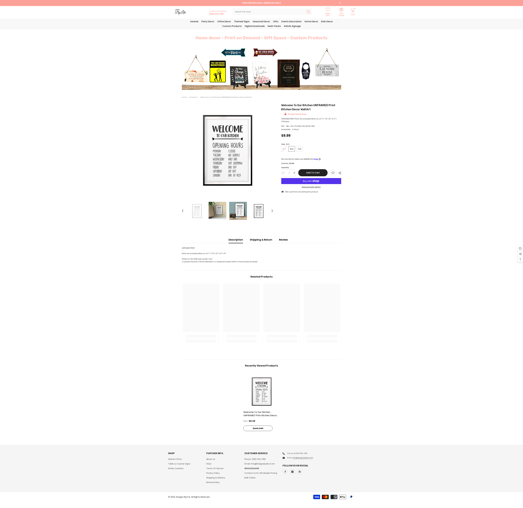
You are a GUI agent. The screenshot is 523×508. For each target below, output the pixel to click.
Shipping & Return (261, 239)
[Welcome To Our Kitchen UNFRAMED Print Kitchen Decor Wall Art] (261, 391)
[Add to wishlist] (333, 172)
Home (184, 97)
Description (236, 239)
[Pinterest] (299, 471)
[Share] (338, 173)
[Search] (272, 11)
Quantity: (285, 167)
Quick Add (258, 428)
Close (340, 3)
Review (283, 239)
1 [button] (260, 83)
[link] (341, 11)
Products (193, 97)
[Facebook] (285, 471)
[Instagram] (292, 471)
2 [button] (263, 83)
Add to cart (313, 172)
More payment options (311, 187)
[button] (200, 68)
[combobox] (268, 11)
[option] (261, 68)
